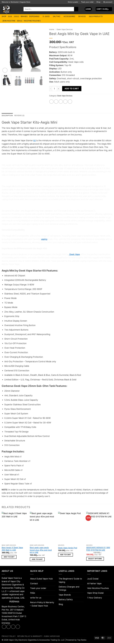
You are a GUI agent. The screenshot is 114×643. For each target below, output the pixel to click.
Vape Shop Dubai (95, 593)
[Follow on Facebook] (4, 627)
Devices (82, 16)
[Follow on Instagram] (8, 627)
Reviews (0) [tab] (19, 116)
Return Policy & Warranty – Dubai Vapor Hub (42, 604)
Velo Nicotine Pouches (98, 588)
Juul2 (16, 16)
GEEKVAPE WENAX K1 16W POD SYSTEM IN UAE (98, 548)
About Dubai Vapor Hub (41, 578)
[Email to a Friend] (61, 101)
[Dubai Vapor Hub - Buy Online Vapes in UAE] (11, 9)
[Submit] (76, 9)
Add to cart (72, 88)
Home (51, 29)
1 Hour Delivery (94, 597)
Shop (98, 2)
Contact (34, 583)
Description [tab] (7, 116)
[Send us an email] (13, 627)
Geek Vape (74, 254)
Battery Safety (66, 599)
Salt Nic (56, 16)
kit (34, 140)
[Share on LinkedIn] (70, 101)
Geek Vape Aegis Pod (67, 548)
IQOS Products (96, 16)
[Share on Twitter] (56, 101)
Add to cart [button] (9, 557)
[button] (88, 9)
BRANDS (24, 16)
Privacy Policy (9, 636)
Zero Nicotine (8, 21)
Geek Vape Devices (65, 29)
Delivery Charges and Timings (69, 588)
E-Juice (46, 16)
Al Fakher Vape (94, 583)
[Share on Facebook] (51, 101)
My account (107, 2)
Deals (19, 21)
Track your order (87, 2)
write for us (35, 597)
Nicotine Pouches (32, 21)
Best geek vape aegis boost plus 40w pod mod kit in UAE (41, 550)
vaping (44, 239)
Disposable (34, 16)
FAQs (32, 593)
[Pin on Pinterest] (65, 101)
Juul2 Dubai (92, 578)
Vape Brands (65, 595)
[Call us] (18, 627)
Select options (95, 559)
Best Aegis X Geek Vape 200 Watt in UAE (12, 548)
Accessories (69, 16)
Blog (61, 604)
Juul (10, 16)
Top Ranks (81, 640)
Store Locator (73, 2)
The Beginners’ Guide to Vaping (70, 580)
